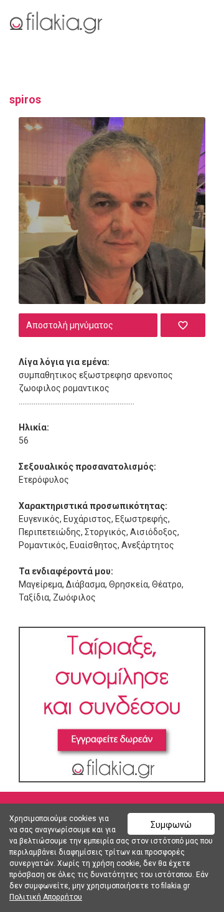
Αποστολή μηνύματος (69, 325)
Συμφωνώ (171, 825)
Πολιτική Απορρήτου (45, 897)
